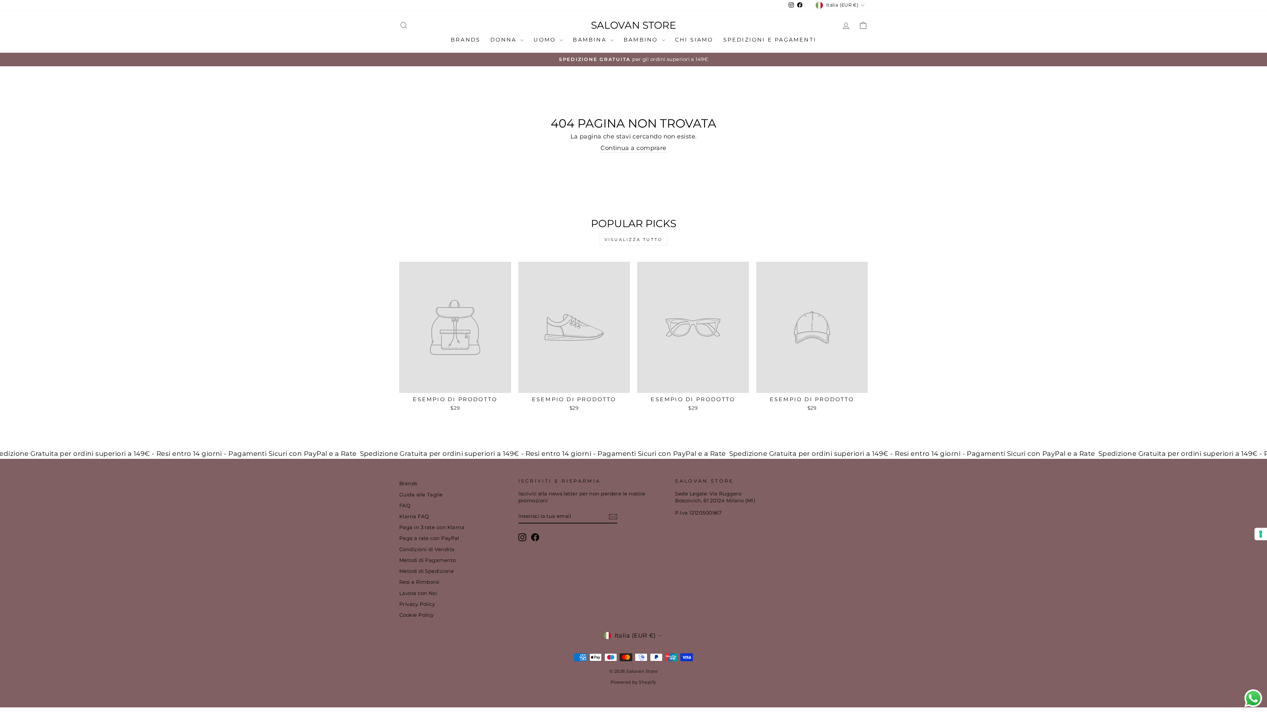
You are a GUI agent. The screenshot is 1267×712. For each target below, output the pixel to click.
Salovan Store (633, 25)
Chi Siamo (694, 40)
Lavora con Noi (418, 593)
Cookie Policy (416, 615)
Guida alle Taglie (421, 494)
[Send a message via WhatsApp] (1253, 698)
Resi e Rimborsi (419, 582)
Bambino (642, 40)
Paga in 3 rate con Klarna (431, 527)
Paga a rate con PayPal (429, 538)
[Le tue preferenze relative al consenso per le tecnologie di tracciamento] (1260, 534)
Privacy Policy (417, 604)
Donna (504, 40)
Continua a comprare (633, 148)
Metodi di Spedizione (426, 571)
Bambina (591, 40)
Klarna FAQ (414, 516)
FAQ (404, 505)
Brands (465, 40)
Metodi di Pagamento (427, 560)
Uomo (546, 40)
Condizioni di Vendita (426, 549)
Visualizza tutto (633, 239)
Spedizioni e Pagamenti (769, 40)
